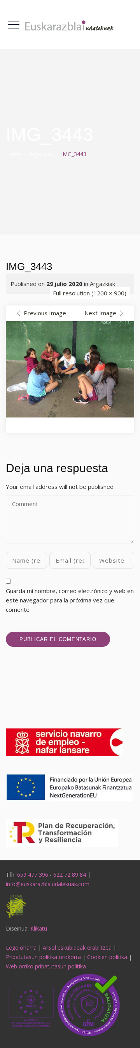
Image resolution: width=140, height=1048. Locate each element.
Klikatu (38, 928)
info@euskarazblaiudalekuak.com (47, 884)
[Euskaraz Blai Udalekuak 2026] (70, 24)
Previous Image (45, 313)
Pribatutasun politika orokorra (43, 957)
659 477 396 (32, 874)
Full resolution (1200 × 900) (89, 293)
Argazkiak (102, 284)
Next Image (100, 313)
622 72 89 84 (69, 874)
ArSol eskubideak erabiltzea (77, 947)
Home (13, 154)
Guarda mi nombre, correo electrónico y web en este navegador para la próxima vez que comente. (70, 600)
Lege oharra (21, 947)
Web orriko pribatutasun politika (46, 966)
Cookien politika (107, 957)
